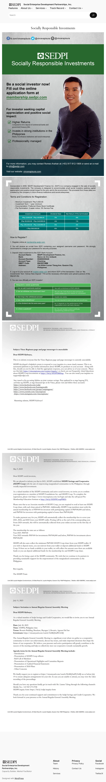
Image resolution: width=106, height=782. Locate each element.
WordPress (19, 778)
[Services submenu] (46, 8)
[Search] (93, 15)
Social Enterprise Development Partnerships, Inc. (48, 4)
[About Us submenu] (31, 8)
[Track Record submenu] (65, 8)
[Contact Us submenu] (82, 8)
